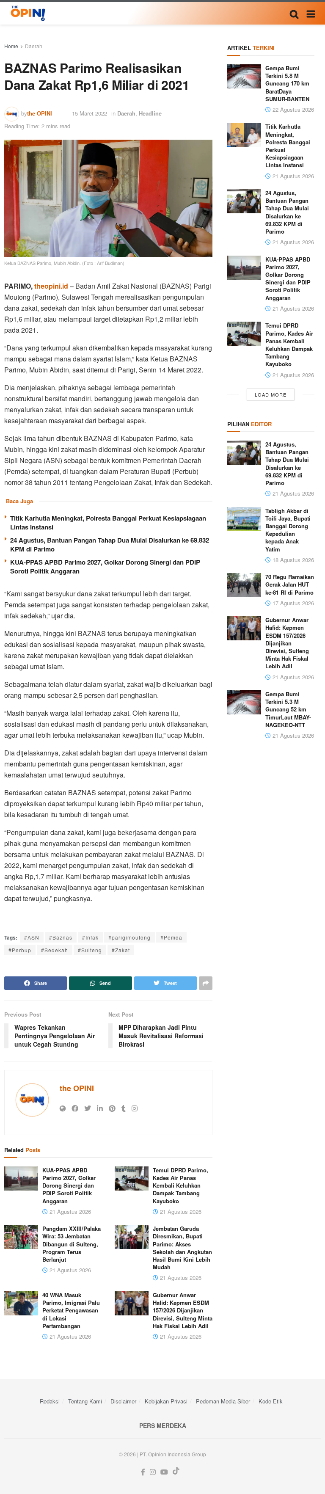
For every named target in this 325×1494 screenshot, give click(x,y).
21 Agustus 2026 (69, 1211)
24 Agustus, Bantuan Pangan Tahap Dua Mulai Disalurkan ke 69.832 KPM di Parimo (109, 544)
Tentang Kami (85, 1401)
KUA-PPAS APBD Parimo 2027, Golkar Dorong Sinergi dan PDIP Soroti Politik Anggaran (105, 566)
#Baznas (60, 937)
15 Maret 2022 (89, 113)
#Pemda (171, 937)
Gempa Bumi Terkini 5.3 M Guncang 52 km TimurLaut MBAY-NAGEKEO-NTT (288, 709)
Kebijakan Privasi (166, 1401)
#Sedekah (54, 950)
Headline (150, 113)
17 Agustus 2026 (292, 603)
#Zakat (121, 950)
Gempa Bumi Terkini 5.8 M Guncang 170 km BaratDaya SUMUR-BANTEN (287, 83)
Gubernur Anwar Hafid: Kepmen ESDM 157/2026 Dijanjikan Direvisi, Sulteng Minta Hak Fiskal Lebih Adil (182, 1310)
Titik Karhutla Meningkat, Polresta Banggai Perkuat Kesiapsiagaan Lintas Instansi (108, 522)
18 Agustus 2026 (292, 560)
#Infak (90, 937)
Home (11, 46)
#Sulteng (90, 950)
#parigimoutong (129, 937)
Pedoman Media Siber (223, 1401)
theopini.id (51, 286)
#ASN (31, 937)
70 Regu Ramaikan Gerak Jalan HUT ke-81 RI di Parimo (289, 584)
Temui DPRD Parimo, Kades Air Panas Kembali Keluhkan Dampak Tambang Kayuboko (180, 1185)
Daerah (33, 46)
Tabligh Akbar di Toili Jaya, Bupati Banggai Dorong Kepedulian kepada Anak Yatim (288, 530)
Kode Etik (271, 1401)
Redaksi (50, 1401)
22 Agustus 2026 (292, 109)
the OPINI (39, 113)
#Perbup (19, 950)
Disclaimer (123, 1401)
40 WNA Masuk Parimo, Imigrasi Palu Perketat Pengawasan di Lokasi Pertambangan (71, 1310)
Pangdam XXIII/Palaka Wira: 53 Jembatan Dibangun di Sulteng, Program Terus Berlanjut (71, 1243)
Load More (270, 394)
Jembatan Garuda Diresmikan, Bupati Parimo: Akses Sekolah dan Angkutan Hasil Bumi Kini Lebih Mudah (182, 1247)
